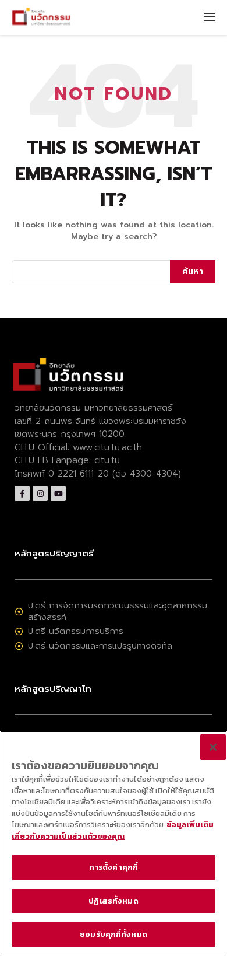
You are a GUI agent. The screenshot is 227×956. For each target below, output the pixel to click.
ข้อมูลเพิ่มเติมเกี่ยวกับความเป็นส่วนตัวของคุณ (113, 830)
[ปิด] (213, 747)
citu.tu (107, 460)
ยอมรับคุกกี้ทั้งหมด (113, 934)
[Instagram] (40, 493)
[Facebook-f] (22, 493)
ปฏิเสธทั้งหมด (113, 900)
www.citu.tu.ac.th (107, 447)
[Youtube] (58, 493)
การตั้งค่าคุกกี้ (113, 867)
